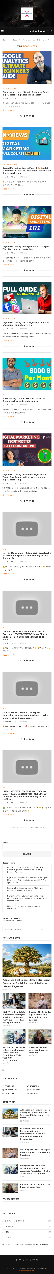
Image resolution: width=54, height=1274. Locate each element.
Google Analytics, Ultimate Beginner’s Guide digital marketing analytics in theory (26, 93)
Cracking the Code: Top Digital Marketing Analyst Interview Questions (25, 889)
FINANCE (27, 1227)
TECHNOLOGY (27, 1237)
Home (5, 40)
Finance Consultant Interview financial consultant (38, 1050)
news (17, 1245)
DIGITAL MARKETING (10, 88)
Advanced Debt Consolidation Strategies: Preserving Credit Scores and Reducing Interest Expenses (25, 869)
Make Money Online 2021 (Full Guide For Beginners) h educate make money (24, 399)
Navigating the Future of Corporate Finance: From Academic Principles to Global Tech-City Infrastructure (27, 898)
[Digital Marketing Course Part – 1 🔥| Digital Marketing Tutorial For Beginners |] (27, 143)
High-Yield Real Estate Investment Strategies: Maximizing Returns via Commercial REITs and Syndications (27, 880)
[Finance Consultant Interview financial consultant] (40, 1036)
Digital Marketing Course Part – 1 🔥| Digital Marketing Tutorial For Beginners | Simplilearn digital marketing (27, 170)
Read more (7, 110)
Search (6, 842)
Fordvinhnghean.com (27, 1270)
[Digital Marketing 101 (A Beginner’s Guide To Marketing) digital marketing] (27, 298)
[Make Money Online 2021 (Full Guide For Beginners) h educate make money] (27, 374)
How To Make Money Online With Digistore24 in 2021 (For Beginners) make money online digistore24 (27, 555)
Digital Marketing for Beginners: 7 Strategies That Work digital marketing (26, 247)
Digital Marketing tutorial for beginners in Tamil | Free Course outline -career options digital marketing (24, 477)
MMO (4, 394)
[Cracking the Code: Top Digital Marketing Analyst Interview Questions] (40, 1001)
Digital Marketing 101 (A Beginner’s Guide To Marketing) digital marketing (26, 323)
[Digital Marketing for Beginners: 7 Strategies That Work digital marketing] (27, 222)
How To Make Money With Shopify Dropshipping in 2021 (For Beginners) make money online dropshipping (25, 715)
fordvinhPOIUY (10, 98)
